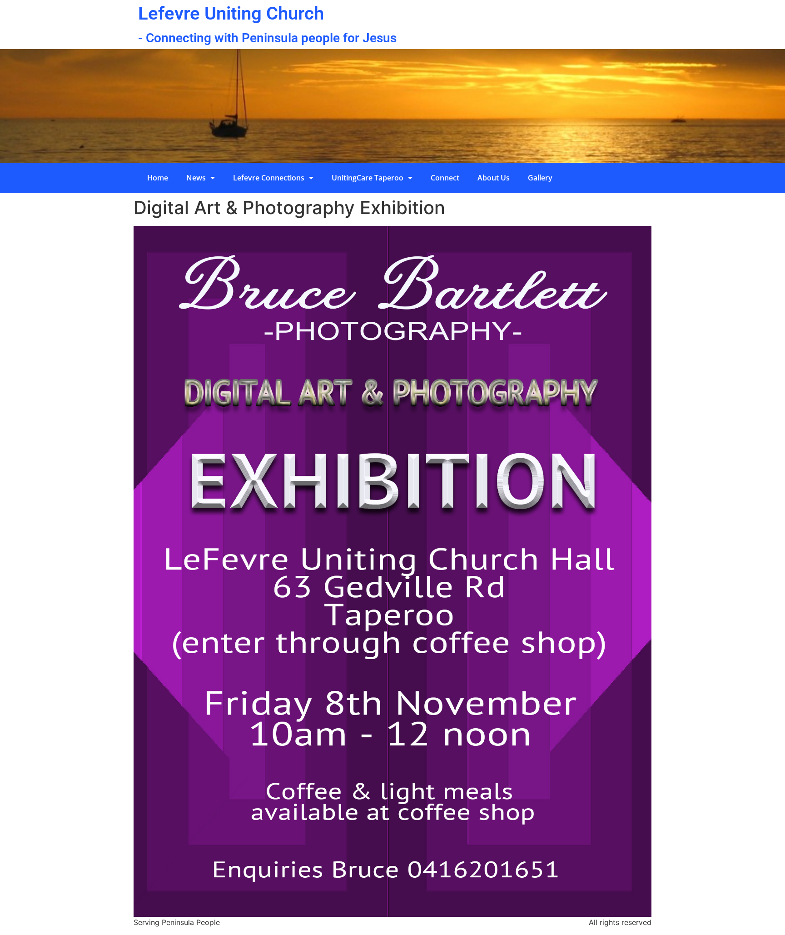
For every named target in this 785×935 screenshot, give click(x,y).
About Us (493, 178)
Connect (445, 178)
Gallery (540, 178)
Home (157, 178)
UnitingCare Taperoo (367, 178)
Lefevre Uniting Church (231, 13)
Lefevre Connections (268, 178)
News (196, 178)
